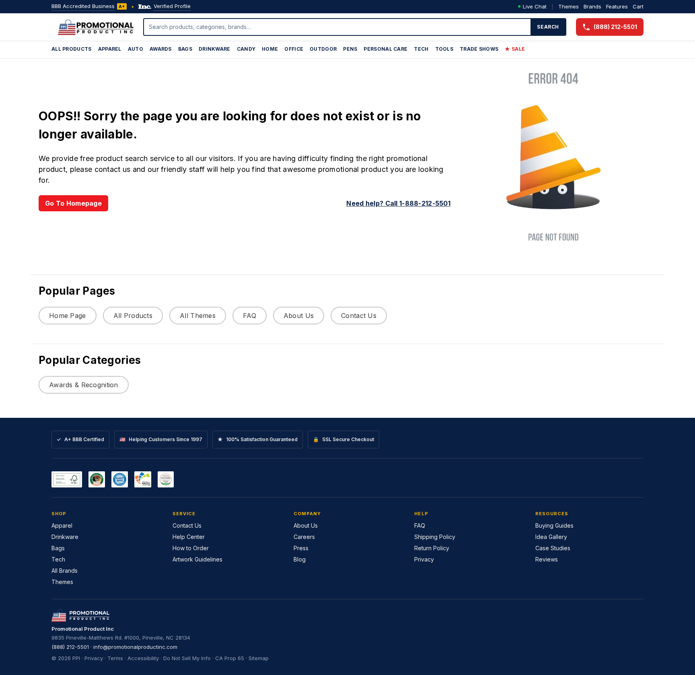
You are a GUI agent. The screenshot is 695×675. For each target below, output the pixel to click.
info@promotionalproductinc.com (135, 647)
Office (293, 49)
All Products (71, 49)
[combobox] (337, 27)
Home (270, 49)
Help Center (189, 536)
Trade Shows (479, 49)
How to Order (191, 548)
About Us (299, 316)
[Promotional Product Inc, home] (96, 27)
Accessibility (143, 658)
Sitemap (259, 658)
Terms (115, 658)
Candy (246, 49)
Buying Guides (554, 525)
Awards (161, 49)
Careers (304, 536)
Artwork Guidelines (197, 559)
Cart (638, 6)
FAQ (249, 316)
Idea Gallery (551, 536)
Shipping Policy (434, 536)
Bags (185, 49)
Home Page (67, 316)
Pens (350, 49)
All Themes (198, 316)
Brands (592, 6)
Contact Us (358, 316)
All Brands (64, 570)
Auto (135, 49)
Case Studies (552, 548)
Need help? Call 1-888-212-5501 (398, 203)
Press (301, 548)
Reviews (546, 559)
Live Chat (535, 6)
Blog (300, 559)
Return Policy (431, 548)
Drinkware (214, 49)
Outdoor (323, 49)
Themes (568, 6)
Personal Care (385, 49)
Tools (444, 49)
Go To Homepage (73, 203)
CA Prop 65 (229, 658)
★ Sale (515, 49)
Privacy (424, 559)
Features (617, 6)
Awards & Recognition (83, 385)
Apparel (109, 49)
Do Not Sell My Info (187, 658)
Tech (421, 49)
